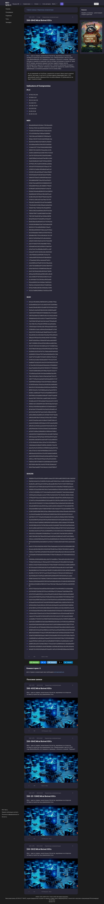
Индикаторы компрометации (45, 9)
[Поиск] (61, 4)
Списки (36, 4)
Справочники (26, 4)
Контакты (4, 816)
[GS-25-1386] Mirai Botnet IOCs (41, 796)
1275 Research (45, 731)
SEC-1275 (31, 17)
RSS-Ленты (5, 809)
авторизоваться (59, 672)
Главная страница (31, 9)
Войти (53, 4)
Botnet (43, 656)
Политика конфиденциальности (10, 814)
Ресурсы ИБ (16, 4)
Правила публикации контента (10, 812)
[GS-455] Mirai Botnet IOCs (39, 688)
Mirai (28, 55)
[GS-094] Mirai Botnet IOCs (39, 741)
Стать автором (46, 4)
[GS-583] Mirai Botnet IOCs (39, 849)
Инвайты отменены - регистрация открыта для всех (91, 13)
